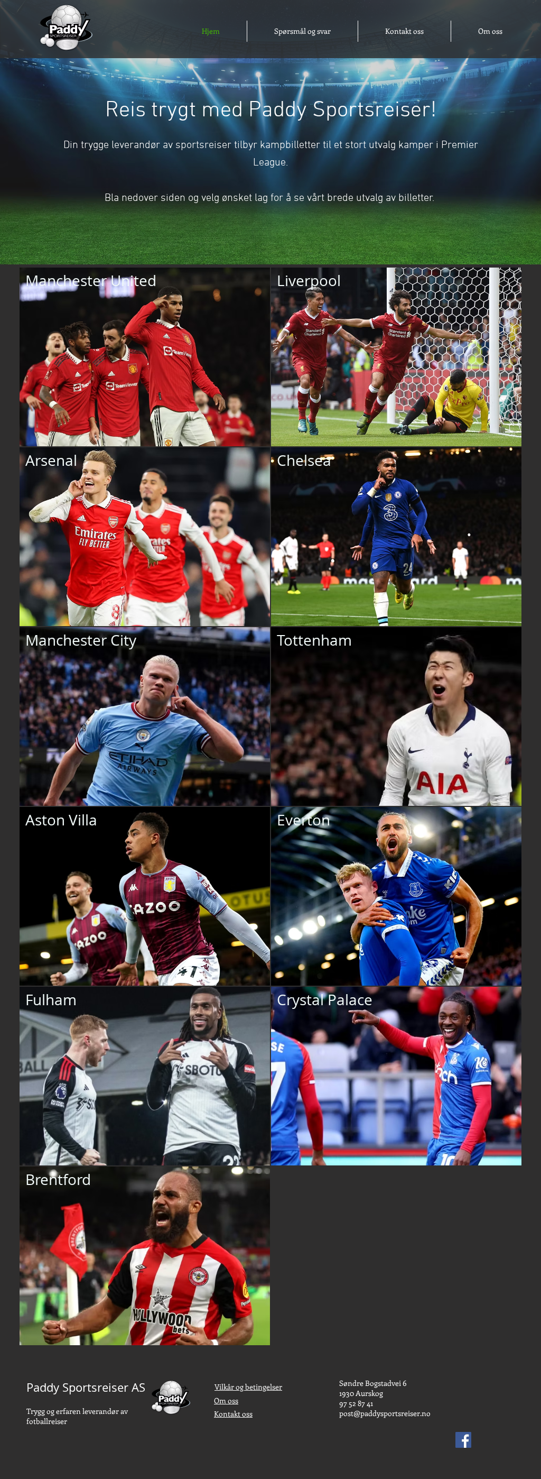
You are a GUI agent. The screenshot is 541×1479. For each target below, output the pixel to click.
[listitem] (145, 357)
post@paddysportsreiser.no (385, 1413)
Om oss (226, 1400)
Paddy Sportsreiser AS (85, 1387)
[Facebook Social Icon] (463, 1440)
